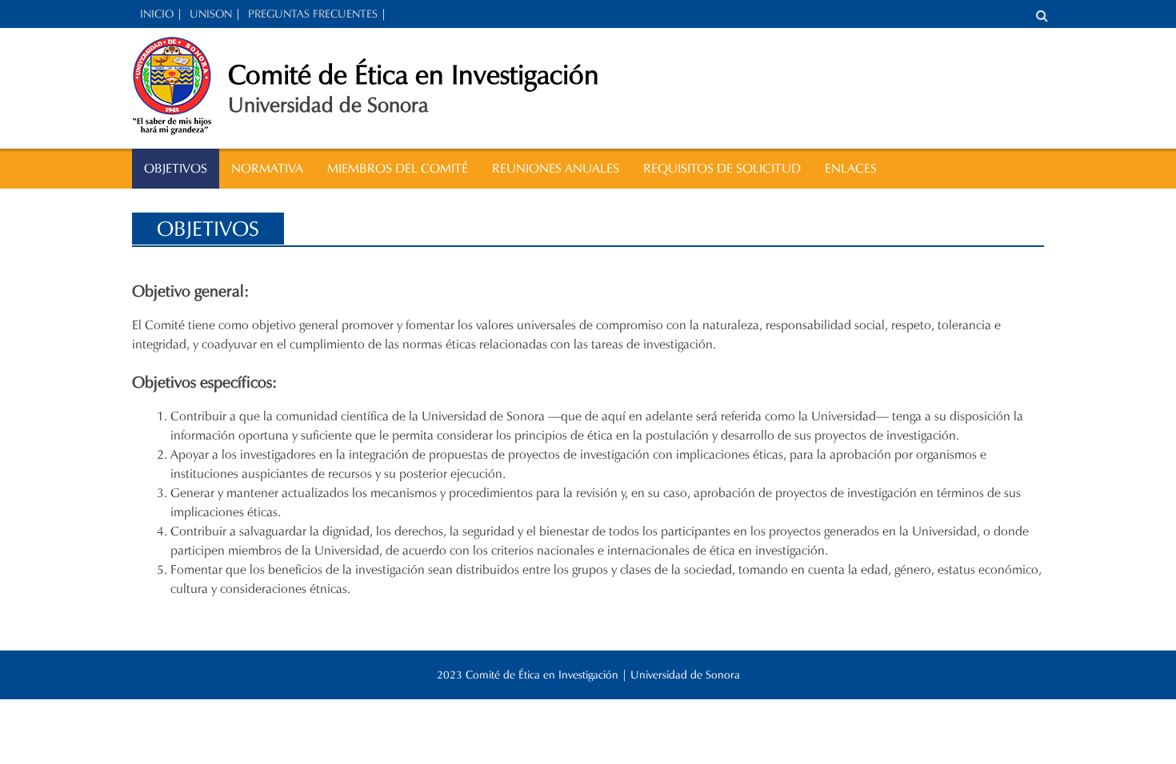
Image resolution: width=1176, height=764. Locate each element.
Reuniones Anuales (555, 168)
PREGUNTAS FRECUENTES (313, 14)
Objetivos (175, 168)
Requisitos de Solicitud (722, 168)
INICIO (157, 14)
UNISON (211, 14)
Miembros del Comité (397, 168)
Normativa (267, 168)
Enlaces (851, 168)
